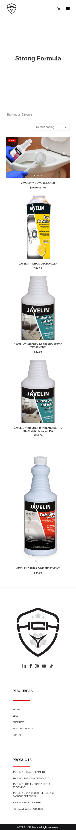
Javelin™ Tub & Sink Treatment (31, 778)
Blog (16, 716)
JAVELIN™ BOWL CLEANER (38, 183)
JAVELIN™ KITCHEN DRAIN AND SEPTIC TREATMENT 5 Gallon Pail (38, 429)
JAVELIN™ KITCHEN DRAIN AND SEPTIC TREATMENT (38, 346)
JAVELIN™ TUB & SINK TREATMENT (38, 568)
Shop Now (18, 722)
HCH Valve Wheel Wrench (28, 809)
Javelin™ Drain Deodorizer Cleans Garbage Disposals (33, 794)
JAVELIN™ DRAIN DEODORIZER (38, 263)
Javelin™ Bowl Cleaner (27, 802)
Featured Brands (23, 728)
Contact (18, 735)
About (16, 709)
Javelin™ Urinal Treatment (29, 772)
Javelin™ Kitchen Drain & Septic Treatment (32, 786)
